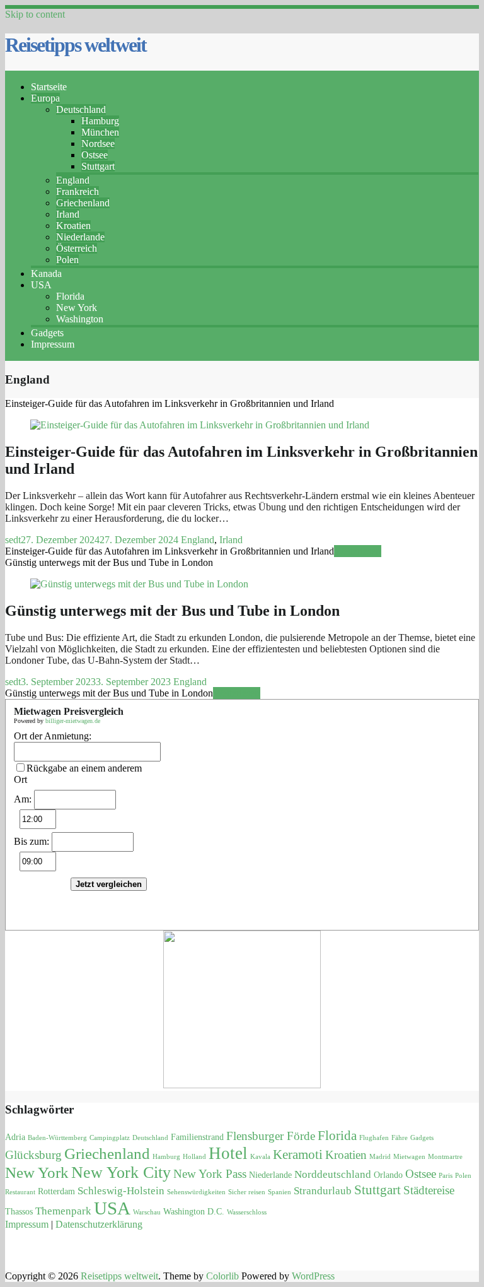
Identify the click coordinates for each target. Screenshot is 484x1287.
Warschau (147, 1212)
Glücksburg (33, 1154)
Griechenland (83, 202)
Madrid (380, 1156)
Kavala (260, 1156)
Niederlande (80, 237)
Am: (23, 799)
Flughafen (374, 1137)
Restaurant (20, 1192)
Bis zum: (31, 841)
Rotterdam (56, 1191)
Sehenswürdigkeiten (196, 1192)
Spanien (279, 1192)
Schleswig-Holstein (121, 1191)
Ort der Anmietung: (52, 736)
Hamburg (100, 120)
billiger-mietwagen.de (72, 720)
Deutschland (81, 109)
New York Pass (209, 1173)
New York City (121, 1172)
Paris (445, 1175)
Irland (67, 214)
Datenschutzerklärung (98, 1224)
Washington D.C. (193, 1211)
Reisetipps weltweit (75, 44)
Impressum (52, 344)
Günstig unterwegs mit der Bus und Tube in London (172, 610)
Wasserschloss (247, 1212)
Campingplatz (109, 1137)
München (100, 132)
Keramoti (298, 1154)
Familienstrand (197, 1137)
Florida (70, 296)
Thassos (19, 1211)
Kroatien (73, 225)
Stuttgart (98, 166)
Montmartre (445, 1156)
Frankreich (77, 191)
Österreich (76, 248)
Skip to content (35, 14)
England (72, 180)
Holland (194, 1156)
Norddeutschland (332, 1174)
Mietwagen (409, 1156)
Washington (79, 319)
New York (76, 307)
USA (41, 284)
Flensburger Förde (270, 1136)
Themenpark (63, 1211)
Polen (67, 259)
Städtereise (428, 1190)
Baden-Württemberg (57, 1137)
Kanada (46, 273)
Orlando (388, 1175)
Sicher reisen (246, 1192)
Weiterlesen (358, 551)
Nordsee (98, 143)
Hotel (228, 1153)
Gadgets (47, 332)
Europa (45, 98)
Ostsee (94, 155)
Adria (15, 1137)
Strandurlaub (323, 1191)
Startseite (49, 86)
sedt (13, 539)
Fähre (399, 1137)
